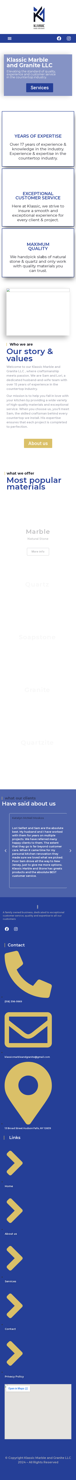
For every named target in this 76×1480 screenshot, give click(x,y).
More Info (37, 604)
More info (38, 551)
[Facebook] (59, 38)
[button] (9, 38)
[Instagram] (68, 38)
